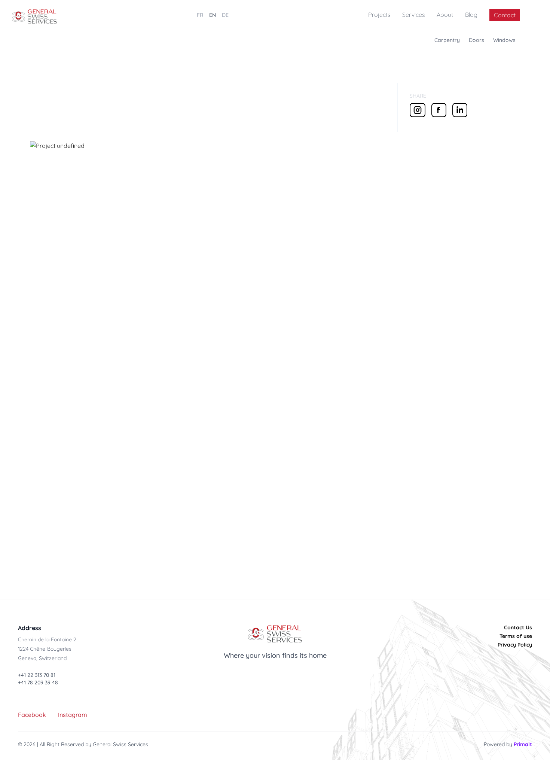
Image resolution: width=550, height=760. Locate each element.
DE (225, 15)
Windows (504, 40)
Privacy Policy (515, 644)
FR (200, 15)
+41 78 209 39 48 (38, 682)
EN (212, 15)
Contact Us (518, 627)
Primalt (523, 744)
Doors (476, 40)
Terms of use (515, 636)
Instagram (72, 714)
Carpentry (447, 40)
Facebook (32, 714)
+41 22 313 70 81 (36, 675)
